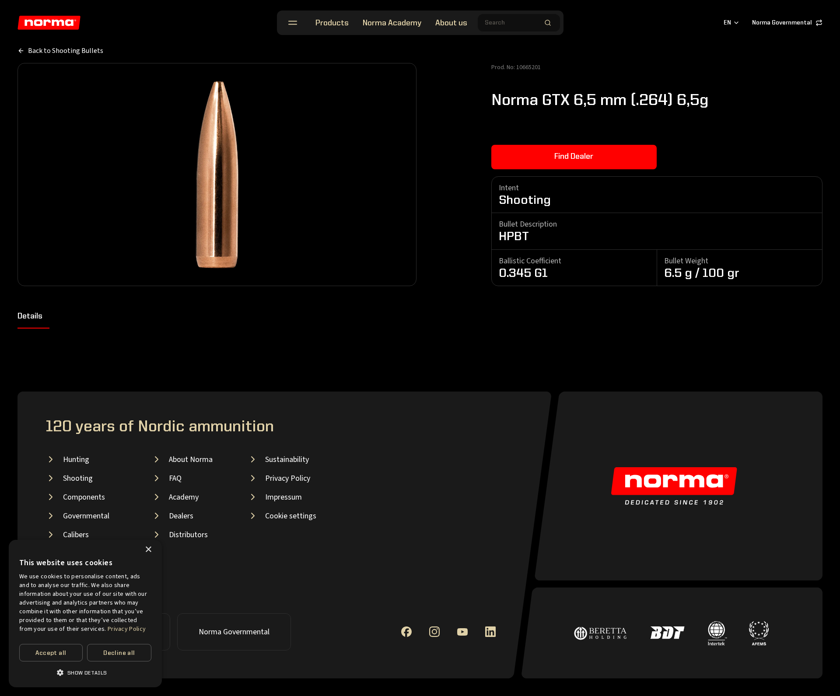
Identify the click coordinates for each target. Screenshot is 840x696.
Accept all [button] (50, 653)
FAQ (175, 478)
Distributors (188, 534)
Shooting (78, 478)
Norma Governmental (782, 23)
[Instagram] (434, 631)
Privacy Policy (287, 478)
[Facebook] (406, 631)
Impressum (283, 497)
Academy (184, 497)
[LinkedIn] (490, 631)
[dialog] (85, 613)
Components (84, 497)
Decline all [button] (119, 653)
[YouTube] (462, 632)
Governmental (86, 516)
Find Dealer (573, 157)
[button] (85, 672)
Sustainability (287, 459)
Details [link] (30, 316)
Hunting (76, 459)
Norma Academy (392, 23)
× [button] (148, 549)
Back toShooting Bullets (65, 51)
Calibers (76, 534)
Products (332, 23)
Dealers (181, 516)
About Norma (191, 459)
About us (451, 23)
